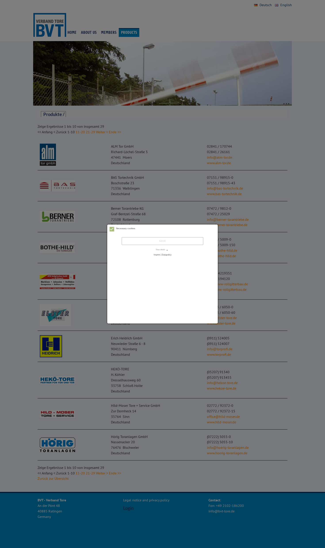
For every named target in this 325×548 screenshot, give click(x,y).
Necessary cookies (125, 228)
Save (162, 241)
